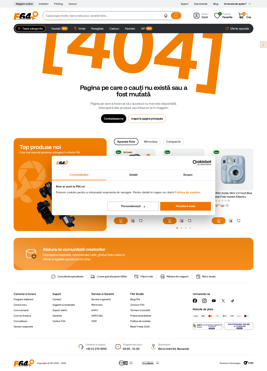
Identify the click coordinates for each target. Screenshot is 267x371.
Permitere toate (185, 206)
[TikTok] (232, 301)
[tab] (126, 141)
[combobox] (112, 15)
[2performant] (161, 363)
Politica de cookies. (188, 192)
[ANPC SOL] (238, 326)
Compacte (173, 141)
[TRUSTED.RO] (123, 363)
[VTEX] (248, 363)
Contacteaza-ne (113, 118)
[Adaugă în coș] (121, 220)
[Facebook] (195, 301)
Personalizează (131, 206)
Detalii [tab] (134, 174)
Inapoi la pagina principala (147, 118)
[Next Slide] (253, 169)
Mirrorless (150, 141)
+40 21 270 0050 (96, 348)
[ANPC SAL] (207, 326)
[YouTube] (214, 301)
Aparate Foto (126, 141)
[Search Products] (176, 15)
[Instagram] (204, 301)
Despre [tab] (188, 174)
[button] (166, 15)
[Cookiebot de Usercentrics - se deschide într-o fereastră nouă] (195, 163)
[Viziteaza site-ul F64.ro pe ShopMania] (147, 363)
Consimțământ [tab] (79, 174)
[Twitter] (223, 301)
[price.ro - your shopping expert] (134, 363)
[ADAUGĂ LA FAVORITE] (141, 221)
